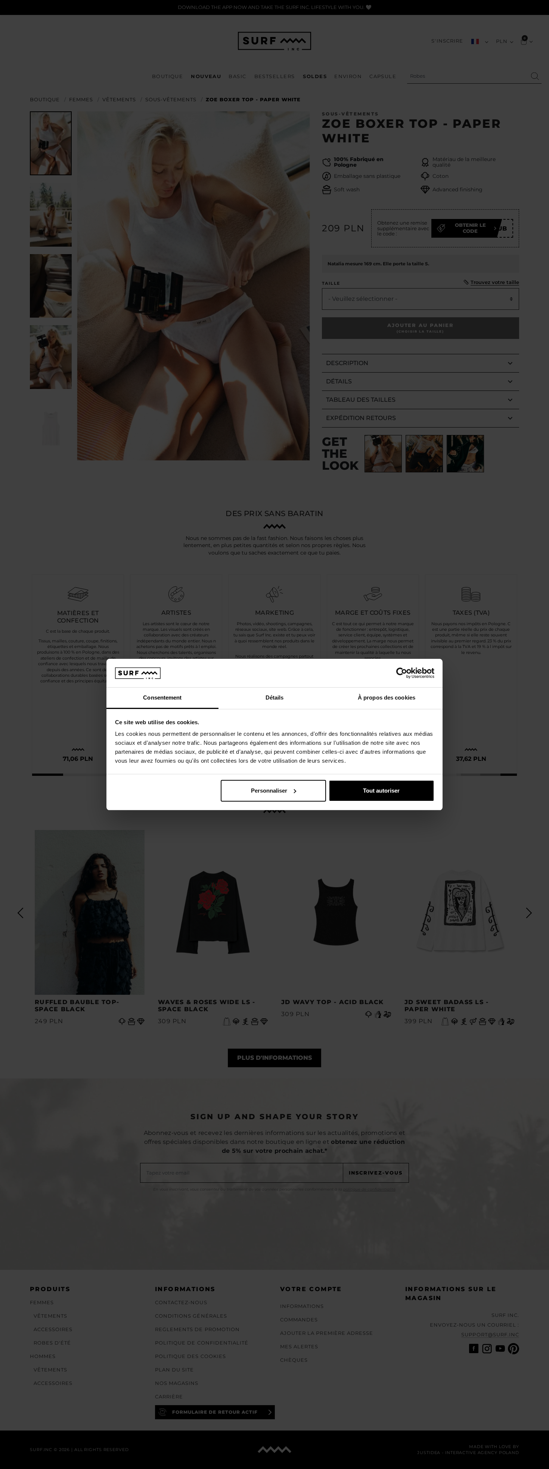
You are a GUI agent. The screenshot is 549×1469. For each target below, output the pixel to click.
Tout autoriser (381, 790)
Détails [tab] (275, 697)
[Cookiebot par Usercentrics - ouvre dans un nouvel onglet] (401, 673)
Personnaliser (269, 790)
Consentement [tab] (162, 697)
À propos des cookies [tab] (386, 697)
